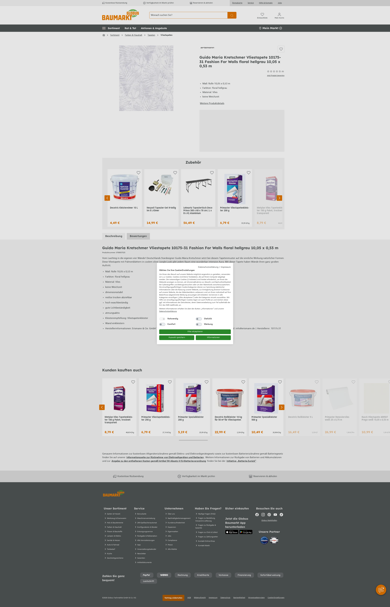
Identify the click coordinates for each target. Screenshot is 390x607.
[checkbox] (162, 318)
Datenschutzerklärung (208, 267)
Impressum (226, 267)
